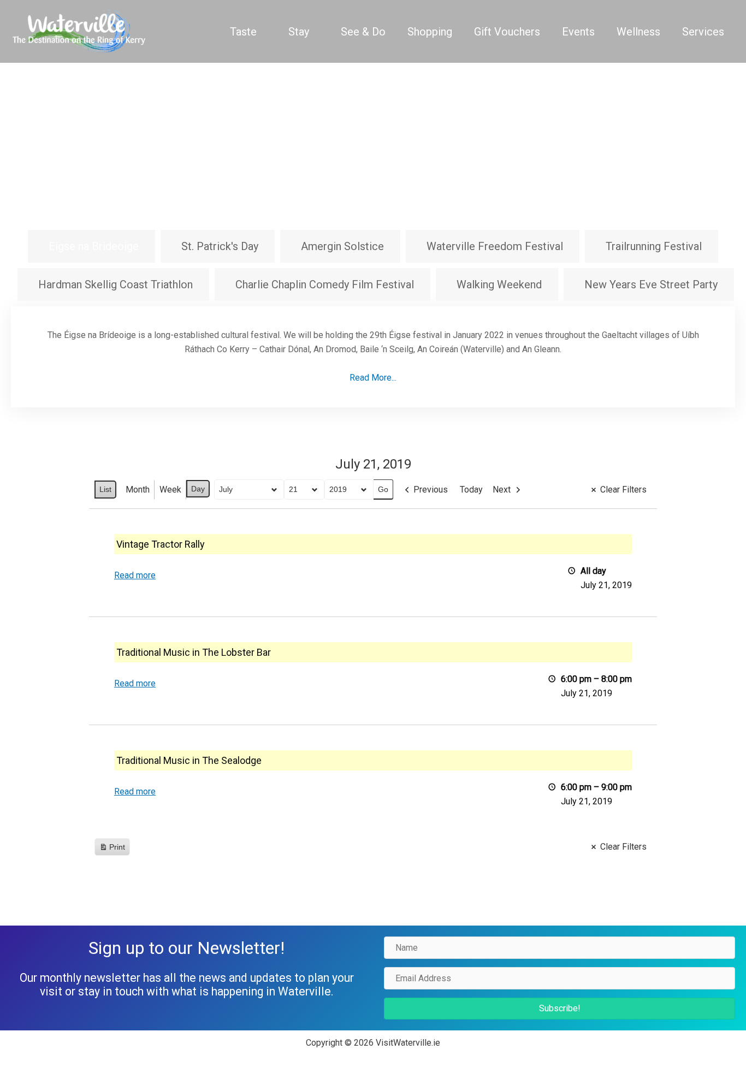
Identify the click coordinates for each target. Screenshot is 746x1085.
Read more (135, 575)
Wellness (638, 31)
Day (198, 488)
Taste (243, 31)
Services (703, 31)
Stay (298, 31)
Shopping (429, 31)
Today (471, 489)
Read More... (373, 377)
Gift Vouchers (507, 31)
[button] (559, 1008)
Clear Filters (623, 489)
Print (112, 849)
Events (578, 31)
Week (170, 489)
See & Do (363, 31)
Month (138, 489)
